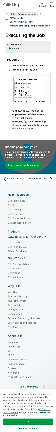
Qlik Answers (15, 268)
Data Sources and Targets (22, 322)
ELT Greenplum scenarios (22, 22)
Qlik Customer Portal (19, 218)
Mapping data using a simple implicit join (29, 25)
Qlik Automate (15, 277)
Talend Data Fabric (18, 251)
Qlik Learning (15, 214)
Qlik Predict (14, 273)
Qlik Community (28, 386)
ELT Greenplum (17, 18)
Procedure (14, 48)
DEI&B (11, 355)
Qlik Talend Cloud (17, 247)
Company (13, 342)
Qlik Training (14, 209)
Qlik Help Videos (17, 200)
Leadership (14, 346)
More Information (28, 428)
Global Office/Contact (19, 377)
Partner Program (16, 364)
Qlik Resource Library (19, 222)
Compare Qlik (15, 314)
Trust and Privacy (17, 300)
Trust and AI (14, 305)
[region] (28, 410)
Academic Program (18, 359)
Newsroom (14, 372)
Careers (12, 368)
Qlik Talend (14, 242)
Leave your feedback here (23, 165)
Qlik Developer (16, 205)
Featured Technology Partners (24, 318)
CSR (10, 350)
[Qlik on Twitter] (44, 386)
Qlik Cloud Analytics (18, 264)
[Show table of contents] (6, 14)
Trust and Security (17, 296)
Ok (28, 421)
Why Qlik (12, 292)
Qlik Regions (14, 327)
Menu (51, 6)
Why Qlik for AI (15, 309)
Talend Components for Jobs (24, 14)
